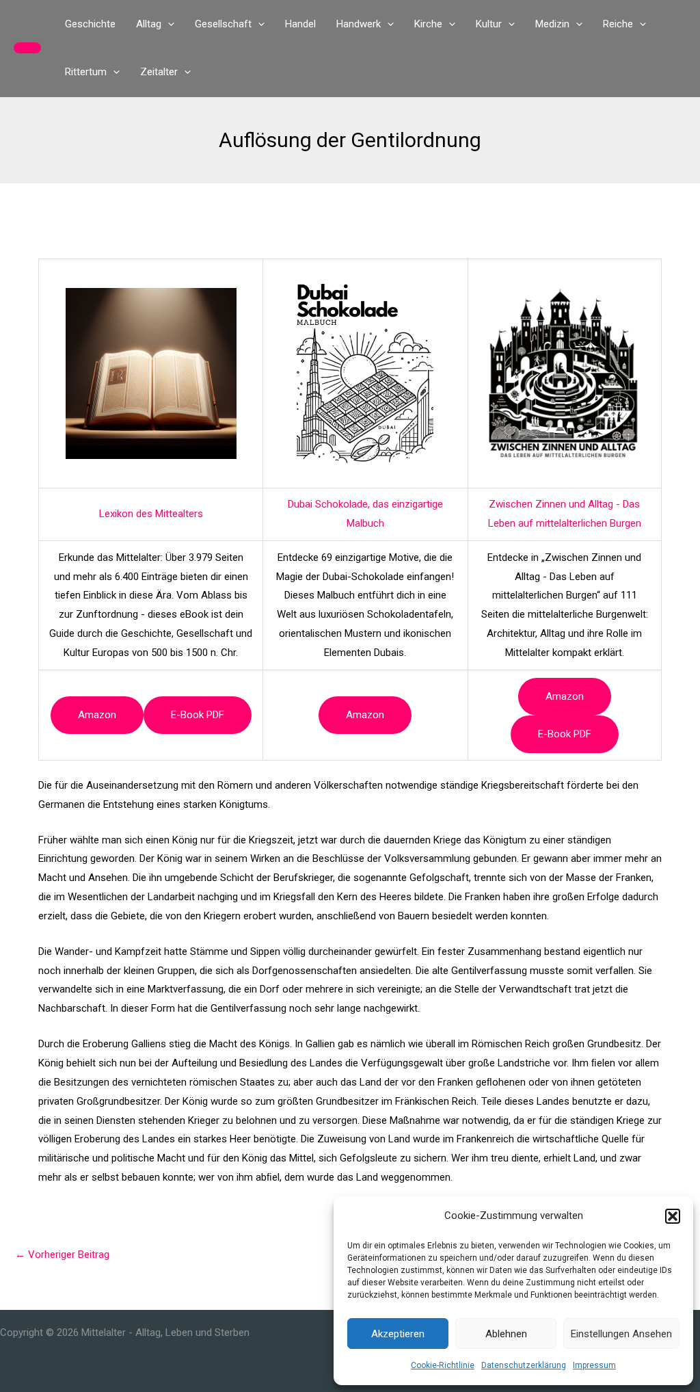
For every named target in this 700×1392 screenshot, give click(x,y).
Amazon (97, 715)
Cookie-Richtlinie (442, 1365)
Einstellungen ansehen (621, 1334)
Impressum (594, 1365)
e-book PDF (197, 715)
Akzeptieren (398, 1334)
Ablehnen (506, 1334)
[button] (672, 1216)
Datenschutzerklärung (523, 1365)
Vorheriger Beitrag (62, 1254)
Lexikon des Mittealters (151, 514)
